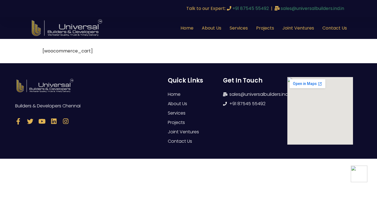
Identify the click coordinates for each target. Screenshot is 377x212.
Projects (265, 28)
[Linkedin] (54, 121)
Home (186, 28)
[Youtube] (42, 121)
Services (239, 28)
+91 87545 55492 (250, 8)
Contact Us (334, 28)
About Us (211, 28)
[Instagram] (66, 121)
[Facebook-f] (18, 121)
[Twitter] (30, 121)
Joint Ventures (298, 28)
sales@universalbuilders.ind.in (312, 8)
